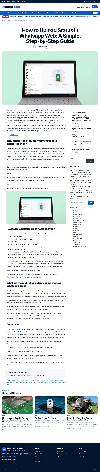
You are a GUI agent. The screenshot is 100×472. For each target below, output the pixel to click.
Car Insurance (77, 216)
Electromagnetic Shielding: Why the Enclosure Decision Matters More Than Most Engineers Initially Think (16, 420)
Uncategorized (77, 246)
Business (10, 12)
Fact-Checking (38, 459)
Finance (40, 12)
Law (74, 232)
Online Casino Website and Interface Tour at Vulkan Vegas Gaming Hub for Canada (81, 192)
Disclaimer (81, 456)
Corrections (95, 1)
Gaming (75, 226)
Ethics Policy (60, 451)
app (62, 337)
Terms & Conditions (84, 453)
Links (74, 236)
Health (46, 12)
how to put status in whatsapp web (18, 380)
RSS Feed (59, 459)
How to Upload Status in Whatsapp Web (38, 382)
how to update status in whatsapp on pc (37, 380)
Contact (80, 12)
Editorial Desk (87, 1)
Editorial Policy (38, 456)
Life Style (57, 12)
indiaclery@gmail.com (19, 375)
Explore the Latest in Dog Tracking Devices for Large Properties (79, 419)
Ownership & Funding (62, 453)
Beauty (75, 212)
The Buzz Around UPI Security (46, 418)
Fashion (34, 12)
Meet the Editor (39, 453)
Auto (4, 12)
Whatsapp (16, 334)
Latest (95, 12)
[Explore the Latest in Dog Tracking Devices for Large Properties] (82, 405)
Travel (74, 12)
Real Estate (76, 238)
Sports (64, 12)
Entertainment (26, 12)
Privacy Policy (82, 451)
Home (51, 12)
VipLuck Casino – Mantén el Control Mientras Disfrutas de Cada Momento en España (81, 182)
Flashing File (14, 135)
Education (17, 12)
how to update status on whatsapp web (19, 382)
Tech (69, 12)
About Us (37, 451)
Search (94, 6)
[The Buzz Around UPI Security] (50, 405)
